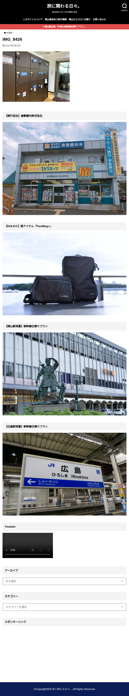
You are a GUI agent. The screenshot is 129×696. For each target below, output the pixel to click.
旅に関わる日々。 (64, 6)
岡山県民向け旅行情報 (56, 19)
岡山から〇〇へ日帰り (80, 19)
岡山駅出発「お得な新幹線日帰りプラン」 (65, 26)
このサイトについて (33, 19)
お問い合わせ (99, 19)
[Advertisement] (64, 651)
